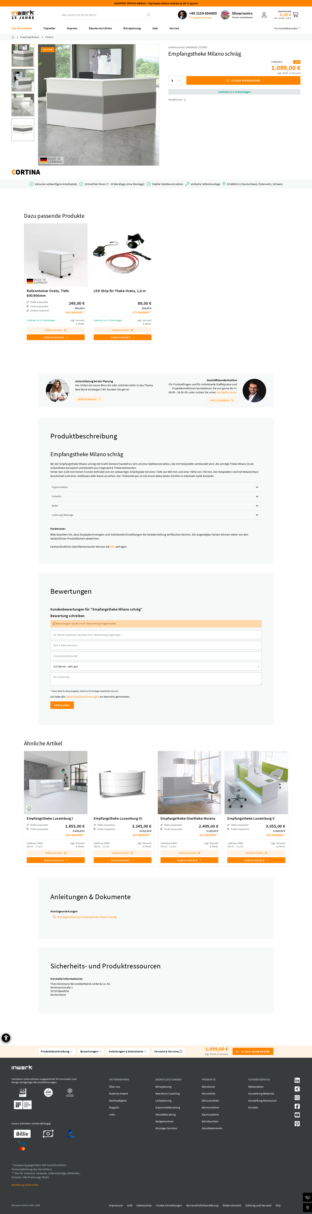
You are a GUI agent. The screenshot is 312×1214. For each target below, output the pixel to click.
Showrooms (242, 13)
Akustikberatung (165, 1114)
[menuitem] (197, 14)
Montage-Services (166, 1128)
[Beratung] (307, 1197)
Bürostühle (208, 1093)
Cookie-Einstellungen (169, 1205)
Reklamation (256, 1086)
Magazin (114, 1107)
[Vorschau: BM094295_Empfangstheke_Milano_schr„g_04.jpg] (23, 129)
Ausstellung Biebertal (261, 1093)
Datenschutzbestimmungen (82, 696)
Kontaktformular (226, 392)
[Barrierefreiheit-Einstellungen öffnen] (6, 1038)
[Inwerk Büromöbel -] (16, 37)
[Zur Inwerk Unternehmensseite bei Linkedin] (297, 1081)
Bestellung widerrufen (25, 1185)
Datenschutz (144, 1205)
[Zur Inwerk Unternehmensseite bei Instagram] (297, 1098)
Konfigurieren (54, 337)
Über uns (114, 1086)
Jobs (112, 1114)
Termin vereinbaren (242, 17)
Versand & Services (167, 1051)
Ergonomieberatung (167, 1107)
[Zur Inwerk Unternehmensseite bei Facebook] (297, 1107)
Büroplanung (87, 399)
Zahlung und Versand (258, 1205)
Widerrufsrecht (232, 1205)
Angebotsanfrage (202, 17)
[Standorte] (307, 1207)
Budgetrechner (164, 1121)
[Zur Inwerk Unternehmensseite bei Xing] (297, 1090)
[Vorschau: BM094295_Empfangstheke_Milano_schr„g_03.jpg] (23, 105)
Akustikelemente (212, 1128)
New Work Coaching (167, 1093)
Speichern (62, 705)
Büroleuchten (210, 1121)
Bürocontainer (211, 1107)
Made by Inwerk (118, 1093)
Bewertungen (89, 1051)
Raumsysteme (210, 1114)
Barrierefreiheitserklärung (202, 1205)
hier (112, 546)
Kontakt (253, 1107)
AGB (129, 1205)
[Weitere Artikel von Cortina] (26, 172)
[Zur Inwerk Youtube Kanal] (297, 1116)
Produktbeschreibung (55, 1051)
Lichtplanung (163, 1100)
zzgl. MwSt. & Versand (288, 73)
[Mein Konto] (264, 14)
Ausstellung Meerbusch (262, 1100)
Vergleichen (175, 99)
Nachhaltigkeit (118, 1100)
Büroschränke (210, 1100)
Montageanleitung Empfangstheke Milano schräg (87, 917)
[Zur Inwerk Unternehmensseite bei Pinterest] (297, 1125)
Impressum (116, 1205)
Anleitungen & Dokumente (126, 1051)
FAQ (278, 1205)
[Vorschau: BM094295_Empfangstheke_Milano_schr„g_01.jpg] (23, 55)
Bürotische (208, 1086)
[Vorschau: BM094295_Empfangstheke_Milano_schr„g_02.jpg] (23, 80)
